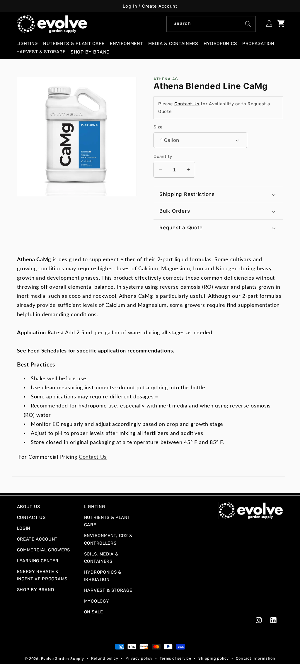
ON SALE (93, 612)
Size (158, 127)
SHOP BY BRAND (35, 589)
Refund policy (104, 658)
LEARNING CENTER (38, 560)
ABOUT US (28, 506)
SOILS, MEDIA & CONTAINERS (101, 557)
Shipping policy (213, 658)
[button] (29, 44)
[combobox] (211, 24)
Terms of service (175, 658)
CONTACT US (31, 517)
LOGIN (23, 528)
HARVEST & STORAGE (108, 590)
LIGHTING (94, 506)
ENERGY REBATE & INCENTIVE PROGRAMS (42, 575)
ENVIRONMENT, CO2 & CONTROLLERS (108, 539)
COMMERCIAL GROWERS (43, 550)
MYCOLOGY (96, 601)
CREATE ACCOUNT (37, 539)
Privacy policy (139, 658)
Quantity (163, 156)
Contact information (255, 658)
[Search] (248, 23)
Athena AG (166, 79)
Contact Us (187, 103)
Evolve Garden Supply (62, 658)
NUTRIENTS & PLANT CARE (107, 521)
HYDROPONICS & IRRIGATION (102, 576)
